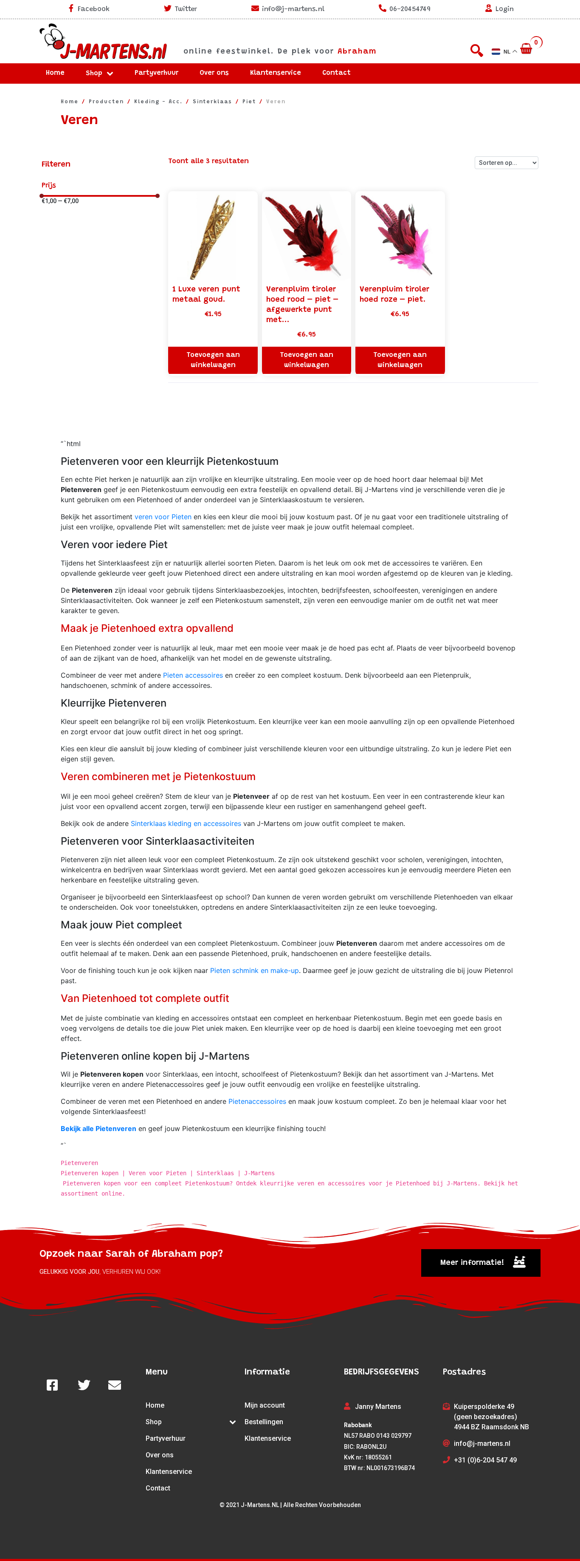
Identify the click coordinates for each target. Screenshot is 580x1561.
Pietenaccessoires (257, 1101)
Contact (336, 73)
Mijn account (265, 1405)
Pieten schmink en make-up (254, 970)
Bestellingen (264, 1422)
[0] (527, 49)
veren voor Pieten (163, 516)
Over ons (214, 73)
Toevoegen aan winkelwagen (213, 360)
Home (55, 73)
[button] (481, 1263)
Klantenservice (275, 73)
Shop (94, 73)
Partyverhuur (156, 73)
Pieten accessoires (193, 675)
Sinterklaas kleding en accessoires (186, 823)
